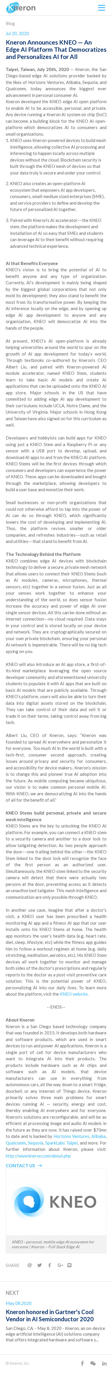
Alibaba (98, 1136)
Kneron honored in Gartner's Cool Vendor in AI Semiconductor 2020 (50, 1315)
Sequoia (35, 1142)
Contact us (20, 1165)
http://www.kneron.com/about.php (38, 1155)
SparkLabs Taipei (61, 1142)
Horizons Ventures (71, 1136)
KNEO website (74, 993)
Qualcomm (16, 1142)
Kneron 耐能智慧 (21, 8)
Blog (10, 23)
